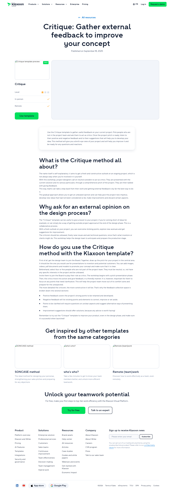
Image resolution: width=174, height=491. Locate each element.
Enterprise (74, 4)
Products (32, 4)
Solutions (46, 4)
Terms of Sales (110, 486)
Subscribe (146, 436)
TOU (131, 486)
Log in (143, 4)
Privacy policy (146, 486)
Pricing (85, 4)
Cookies (156, 486)
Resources (60, 4)
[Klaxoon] (15, 4)
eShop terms (122, 486)
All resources (89, 17)
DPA (137, 486)
